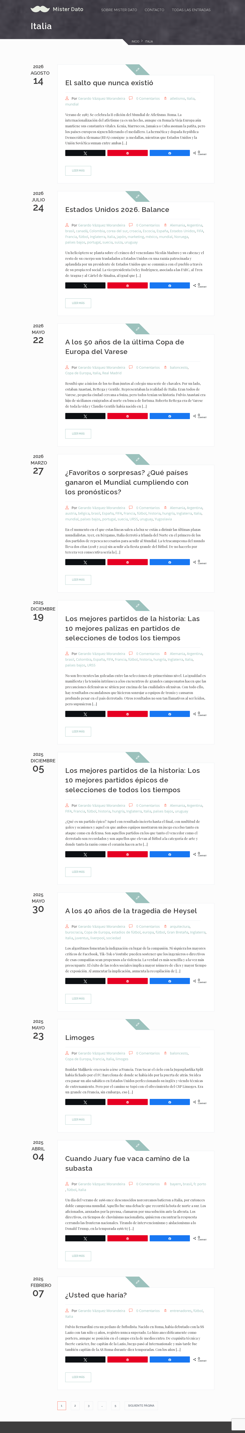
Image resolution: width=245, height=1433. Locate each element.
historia (154, 513)
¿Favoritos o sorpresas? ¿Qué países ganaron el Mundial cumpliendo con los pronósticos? (127, 482)
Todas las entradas (191, 10)
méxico (151, 236)
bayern (175, 1184)
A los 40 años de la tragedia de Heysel (131, 911)
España (162, 231)
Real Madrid (112, 373)
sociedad (113, 938)
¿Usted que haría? (96, 1295)
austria (70, 513)
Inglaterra (97, 236)
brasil (69, 231)
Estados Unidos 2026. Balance (117, 209)
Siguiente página (141, 1405)
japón (121, 236)
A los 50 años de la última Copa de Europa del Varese (124, 347)
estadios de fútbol (126, 932)
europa (148, 932)
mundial (72, 104)
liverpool (97, 938)
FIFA (200, 231)
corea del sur (117, 231)
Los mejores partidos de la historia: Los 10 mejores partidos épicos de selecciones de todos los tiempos (132, 780)
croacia (135, 231)
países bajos (75, 242)
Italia (191, 98)
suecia (107, 242)
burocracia (73, 932)
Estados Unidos (182, 231)
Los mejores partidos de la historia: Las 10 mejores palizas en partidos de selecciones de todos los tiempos (132, 628)
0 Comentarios (148, 98)
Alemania (177, 225)
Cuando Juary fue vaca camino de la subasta (127, 1163)
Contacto (154, 10)
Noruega (181, 236)
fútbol (83, 236)
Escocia (149, 231)
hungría (168, 513)
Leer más (78, 170)
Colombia (97, 231)
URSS (134, 519)
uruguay (131, 242)
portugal (94, 242)
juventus (82, 938)
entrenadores (181, 1310)
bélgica (84, 513)
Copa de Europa (78, 373)
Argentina (194, 225)
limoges (122, 1059)
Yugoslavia (163, 519)
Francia (71, 236)
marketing (136, 236)
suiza (118, 242)
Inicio (135, 41)
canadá (82, 231)
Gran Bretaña (177, 932)
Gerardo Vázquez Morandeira (101, 98)
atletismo (177, 98)
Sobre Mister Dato (119, 10)
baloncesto (179, 367)
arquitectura (180, 926)
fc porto (200, 1184)
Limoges (80, 1037)
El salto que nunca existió (109, 83)
